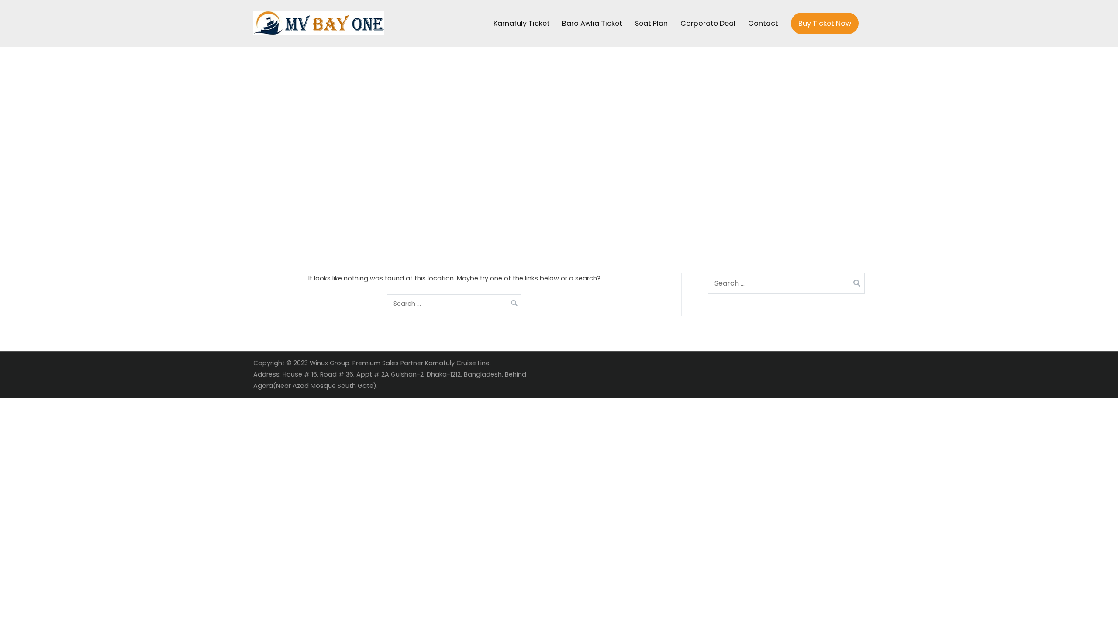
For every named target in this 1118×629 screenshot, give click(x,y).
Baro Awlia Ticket (592, 23)
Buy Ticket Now (824, 23)
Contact (763, 23)
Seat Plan (651, 23)
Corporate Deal (707, 23)
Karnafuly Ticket (521, 23)
